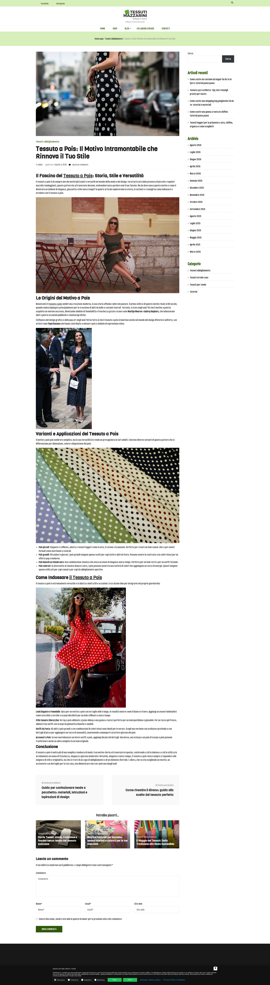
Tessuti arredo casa (199, 277)
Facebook (45, 3)
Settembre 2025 (197, 209)
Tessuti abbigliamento (47, 141)
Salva (114, 980)
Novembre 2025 (197, 195)
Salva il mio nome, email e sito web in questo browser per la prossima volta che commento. (80, 919)
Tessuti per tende (198, 284)
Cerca (190, 53)
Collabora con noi (145, 28)
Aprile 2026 (195, 166)
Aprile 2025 (195, 244)
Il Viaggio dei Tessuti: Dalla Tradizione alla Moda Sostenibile (155, 842)
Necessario (61, 980)
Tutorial (193, 291)
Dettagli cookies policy (150, 980)
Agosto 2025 (195, 216)
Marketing (101, 980)
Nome (39, 903)
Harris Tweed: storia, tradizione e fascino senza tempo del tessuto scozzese (57, 841)
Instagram (60, 3)
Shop (115, 28)
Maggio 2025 (196, 237)
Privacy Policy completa (174, 980)
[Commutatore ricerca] (232, 3)
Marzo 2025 (195, 251)
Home (102, 28)
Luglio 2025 (195, 223)
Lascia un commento (80, 164)
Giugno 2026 (195, 159)
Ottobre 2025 (196, 202)
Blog (127, 28)
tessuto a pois (55, 304)
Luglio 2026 (195, 152)
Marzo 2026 (195, 173)
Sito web (138, 903)
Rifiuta (130, 980)
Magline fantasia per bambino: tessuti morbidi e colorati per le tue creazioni (107, 841)
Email (88, 903)
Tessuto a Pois (78, 176)
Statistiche (87, 980)
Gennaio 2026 (196, 180)
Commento (41, 873)
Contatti (166, 28)
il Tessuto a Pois (85, 578)
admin (40, 164)
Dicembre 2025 (197, 187)
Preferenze (74, 980)
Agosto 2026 (195, 145)
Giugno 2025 (195, 230)
